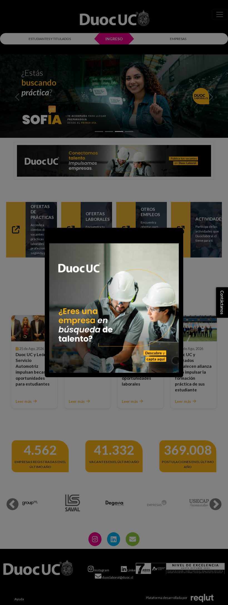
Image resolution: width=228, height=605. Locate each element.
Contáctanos (222, 302)
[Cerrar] (51, 234)
